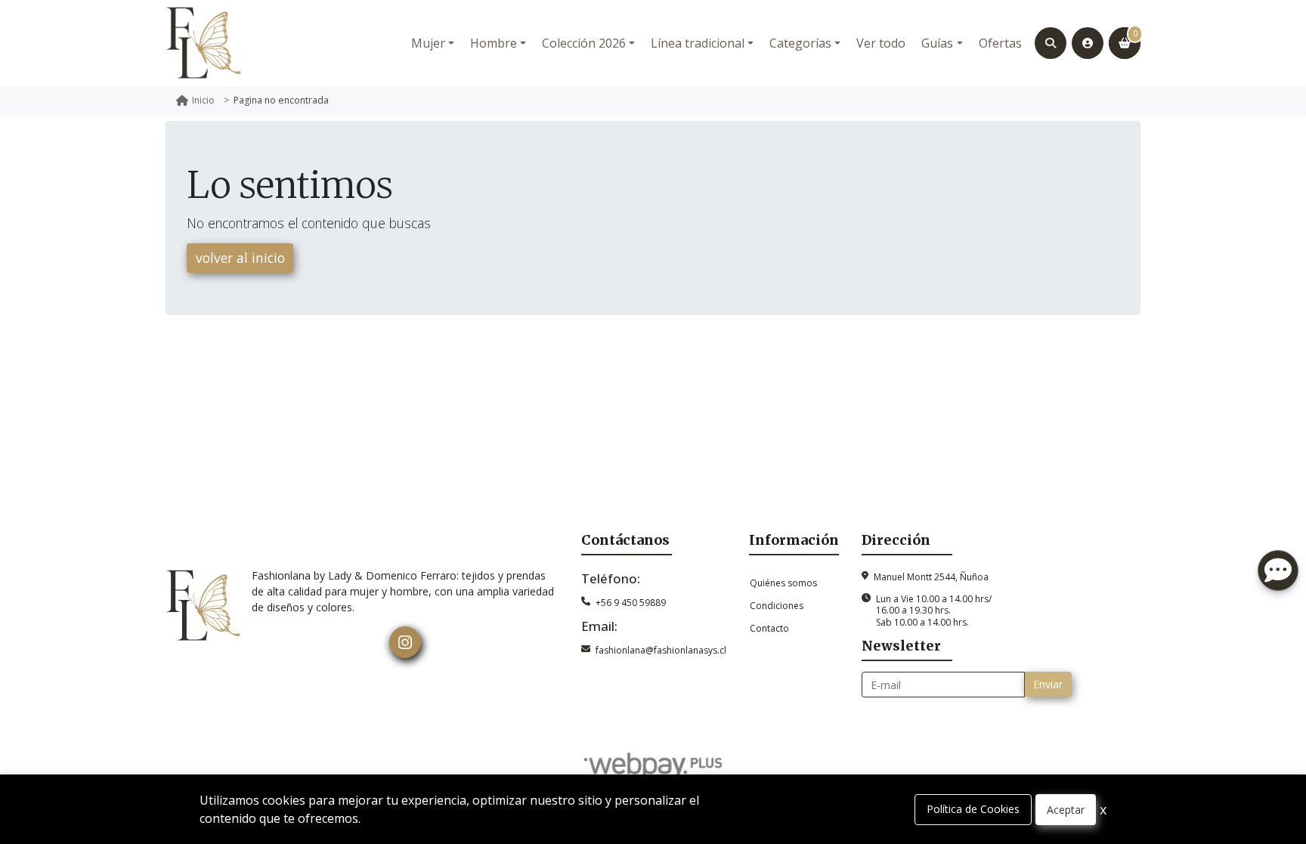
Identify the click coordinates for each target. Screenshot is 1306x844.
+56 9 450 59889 (631, 602)
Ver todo (880, 43)
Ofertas (1000, 43)
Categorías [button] (800, 43)
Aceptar (1066, 809)
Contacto (769, 628)
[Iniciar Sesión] (1087, 43)
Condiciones (776, 605)
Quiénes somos (783, 583)
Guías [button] (937, 43)
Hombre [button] (493, 43)
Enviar (1048, 684)
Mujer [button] (428, 43)
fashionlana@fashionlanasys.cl (661, 650)
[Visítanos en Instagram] (405, 642)
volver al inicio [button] (240, 258)
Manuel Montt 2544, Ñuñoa (931, 577)
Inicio (203, 100)
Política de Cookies (973, 809)
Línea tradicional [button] (697, 43)
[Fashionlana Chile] (203, 43)
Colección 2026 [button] (584, 43)
